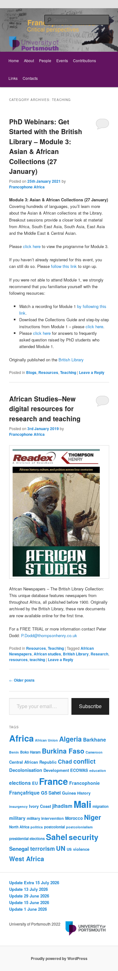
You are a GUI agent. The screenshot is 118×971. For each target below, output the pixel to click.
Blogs (31, 372)
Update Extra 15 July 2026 (34, 882)
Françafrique (24, 792)
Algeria (70, 738)
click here (32, 246)
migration (101, 806)
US (69, 849)
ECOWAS (79, 770)
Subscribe (90, 706)
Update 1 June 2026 (28, 909)
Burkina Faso (63, 750)
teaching (37, 659)
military (17, 818)
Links (13, 78)
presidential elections (27, 838)
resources (18, 659)
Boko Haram (30, 752)
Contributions (84, 60)
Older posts (22, 680)
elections (20, 782)
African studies (47, 654)
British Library (71, 360)
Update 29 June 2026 (29, 896)
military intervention (45, 818)
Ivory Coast (40, 806)
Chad (65, 761)
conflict (84, 761)
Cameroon (94, 752)
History (84, 793)
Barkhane (94, 739)
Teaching (68, 372)
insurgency (18, 806)
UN (60, 848)
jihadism (62, 805)
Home (13, 60)
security (83, 837)
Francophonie (84, 783)
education (97, 770)
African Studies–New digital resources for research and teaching (45, 408)
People (45, 60)
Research (99, 654)
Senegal (19, 848)
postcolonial (54, 827)
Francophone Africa (27, 187)
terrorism (42, 848)
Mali (82, 804)
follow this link (64, 266)
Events (62, 60)
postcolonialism (79, 827)
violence (81, 849)
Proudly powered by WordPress (59, 958)
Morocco (74, 818)
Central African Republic (33, 762)
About (29, 60)
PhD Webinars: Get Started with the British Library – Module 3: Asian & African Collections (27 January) (45, 146)
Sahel (56, 837)
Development (56, 770)
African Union (46, 740)
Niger (92, 817)
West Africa (26, 858)
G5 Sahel (51, 792)
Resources (48, 372)
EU (35, 783)
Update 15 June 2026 (29, 902)
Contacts (30, 78)
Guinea (69, 793)
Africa (21, 738)
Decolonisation (25, 770)
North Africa (19, 827)
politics (37, 827)
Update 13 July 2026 (28, 889)
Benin (14, 752)
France (53, 781)
